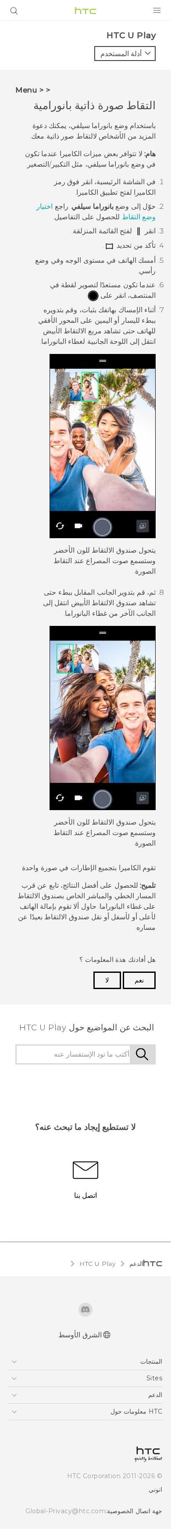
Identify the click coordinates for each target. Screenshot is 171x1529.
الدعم (136, 1264)
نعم (139, 980)
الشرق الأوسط (80, 1335)
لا (107, 980)
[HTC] (85, 10)
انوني (155, 1489)
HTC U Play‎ (97, 1264)
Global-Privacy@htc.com (65, 1511)
